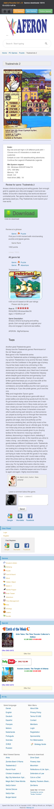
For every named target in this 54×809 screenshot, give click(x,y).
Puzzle (21, 53)
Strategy (9, 608)
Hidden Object (11, 582)
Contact (33, 720)
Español (9, 720)
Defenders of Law (37, 773)
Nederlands (10, 732)
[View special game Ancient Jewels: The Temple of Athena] (7, 674)
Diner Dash (34, 757)
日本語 (8, 744)
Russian (9, 748)
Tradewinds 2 (11, 765)
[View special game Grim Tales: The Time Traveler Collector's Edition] (7, 640)
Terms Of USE (35, 716)
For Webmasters (36, 740)
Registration (35, 732)
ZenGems (34, 785)
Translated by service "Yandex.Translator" (36, 793)
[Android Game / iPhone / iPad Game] (7, 11)
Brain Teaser (10, 593)
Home (4, 53)
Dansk (8, 708)
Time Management (12, 601)
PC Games (19, 11)
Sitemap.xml (30, 808)
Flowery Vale (35, 761)
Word (8, 578)
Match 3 (9, 586)
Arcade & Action (11, 563)
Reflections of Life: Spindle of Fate (41, 769)
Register (6, 536)
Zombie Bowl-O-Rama (14, 761)
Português (10, 736)
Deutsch (9, 716)
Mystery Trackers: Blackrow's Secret (41, 781)
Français (9, 724)
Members (34, 724)
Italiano (9, 728)
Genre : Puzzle (19, 233)
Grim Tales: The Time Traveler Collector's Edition (33, 635)
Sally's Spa (10, 793)
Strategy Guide (40, 744)
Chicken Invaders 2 (13, 773)
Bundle (8, 616)
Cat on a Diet (35, 777)
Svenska (9, 740)
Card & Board (11, 574)
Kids (7, 605)
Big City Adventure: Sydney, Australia (17, 777)
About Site (34, 708)
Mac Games (31, 11)
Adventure (9, 597)
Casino (8, 612)
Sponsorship (35, 736)
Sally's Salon (11, 785)
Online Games (45, 11)
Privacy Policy (35, 712)
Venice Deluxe (11, 789)
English (9, 712)
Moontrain (34, 765)
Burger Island (11, 797)
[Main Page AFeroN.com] (27, 26)
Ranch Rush (11, 769)
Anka (8, 757)
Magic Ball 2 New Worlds (15, 781)
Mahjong (9, 567)
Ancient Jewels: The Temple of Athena (32, 668)
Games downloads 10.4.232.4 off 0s (23, 4)
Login (5, 532)
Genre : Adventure (20, 265)
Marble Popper (11, 590)
